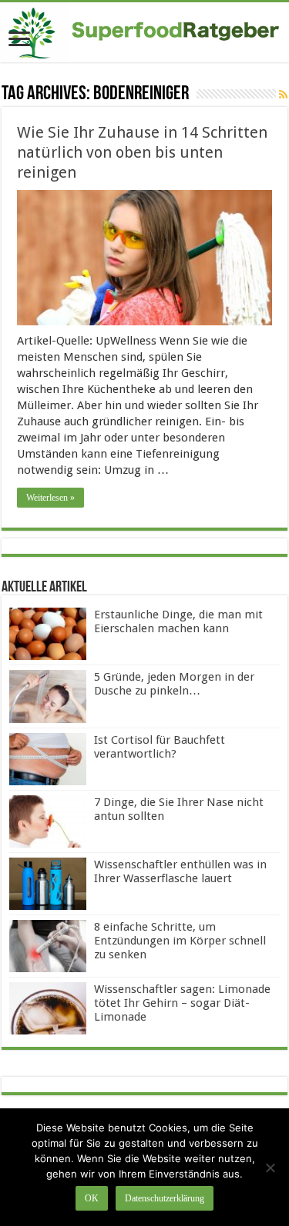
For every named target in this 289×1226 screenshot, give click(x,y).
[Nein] (269, 1167)
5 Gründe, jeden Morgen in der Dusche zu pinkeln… (174, 684)
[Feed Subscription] (283, 94)
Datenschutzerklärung (164, 1198)
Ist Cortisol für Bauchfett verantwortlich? (159, 747)
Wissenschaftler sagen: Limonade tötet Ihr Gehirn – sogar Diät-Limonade (182, 1003)
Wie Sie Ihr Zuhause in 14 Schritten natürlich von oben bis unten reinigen (142, 152)
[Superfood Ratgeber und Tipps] (144, 32)
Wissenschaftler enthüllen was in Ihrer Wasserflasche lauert (180, 871)
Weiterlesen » (50, 497)
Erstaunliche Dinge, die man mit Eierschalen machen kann (178, 621)
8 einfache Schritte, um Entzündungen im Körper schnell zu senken (180, 940)
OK (92, 1198)
